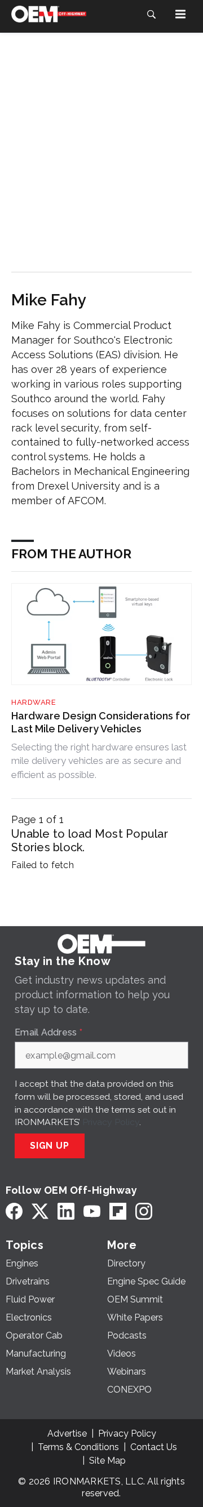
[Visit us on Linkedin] (66, 1211)
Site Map (107, 1460)
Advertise (67, 1433)
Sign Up (49, 1145)
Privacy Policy (110, 1122)
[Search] (151, 14)
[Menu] (180, 14)
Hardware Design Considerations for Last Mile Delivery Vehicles (101, 722)
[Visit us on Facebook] (14, 1211)
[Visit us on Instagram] (143, 1211)
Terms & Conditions (78, 1447)
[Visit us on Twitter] (40, 1211)
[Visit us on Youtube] (91, 1211)
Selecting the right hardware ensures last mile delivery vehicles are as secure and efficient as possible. (99, 760)
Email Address (48, 1032)
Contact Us (153, 1447)
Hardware (33, 702)
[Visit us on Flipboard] (117, 1211)
